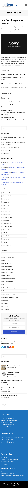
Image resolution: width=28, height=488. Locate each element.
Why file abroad (6, 405)
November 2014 (7, 220)
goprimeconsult (19, 27)
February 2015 (7, 211)
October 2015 (7, 196)
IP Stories (6, 291)
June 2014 (6, 236)
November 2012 (7, 245)
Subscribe (14, 331)
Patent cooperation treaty (10, 297)
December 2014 (7, 217)
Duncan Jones (7, 182)
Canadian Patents (6, 93)
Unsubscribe (6, 150)
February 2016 (7, 193)
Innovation (6, 285)
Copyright (6, 260)
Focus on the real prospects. (11, 147)
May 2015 (6, 205)
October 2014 (7, 223)
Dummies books (7, 266)
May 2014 (6, 239)
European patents (8, 272)
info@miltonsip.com (8, 424)
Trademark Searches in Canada (16, 366)
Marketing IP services (9, 294)
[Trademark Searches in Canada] (3, 367)
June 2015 (6, 202)
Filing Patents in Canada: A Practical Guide (13, 83)
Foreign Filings (16, 29)
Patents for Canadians (7, 474)
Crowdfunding (7, 263)
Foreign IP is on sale (6, 110)
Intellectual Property (9, 288)
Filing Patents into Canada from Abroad (12, 475)
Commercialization (8, 257)
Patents (13, 30)
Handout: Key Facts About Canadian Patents (13, 74)
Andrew (5, 177)
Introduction (6, 153)
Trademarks (6, 309)
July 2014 (5, 233)
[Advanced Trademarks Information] (3, 374)
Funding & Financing (9, 278)
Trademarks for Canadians (8, 472)
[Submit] (25, 128)
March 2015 (6, 208)
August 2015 (6, 199)
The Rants (6, 306)
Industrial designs (8, 282)
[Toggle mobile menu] (26, 5)
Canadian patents (7, 29)
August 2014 (6, 230)
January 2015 (7, 214)
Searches (5, 303)
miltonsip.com (7, 426)
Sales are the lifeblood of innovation (11, 102)
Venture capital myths (7, 117)
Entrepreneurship (8, 269)
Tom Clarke (6, 172)
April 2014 (6, 242)
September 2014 (7, 227)
